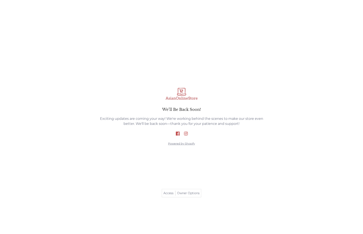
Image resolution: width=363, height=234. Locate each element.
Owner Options (188, 193)
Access (168, 193)
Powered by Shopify (181, 143)
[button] (178, 134)
